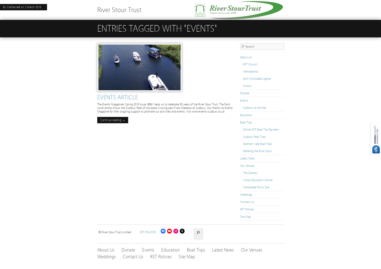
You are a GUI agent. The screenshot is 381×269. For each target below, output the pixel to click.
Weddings (246, 194)
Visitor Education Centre (257, 180)
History (247, 86)
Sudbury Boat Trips (254, 137)
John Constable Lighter (257, 79)
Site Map (245, 217)
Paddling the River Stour (257, 151)
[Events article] (139, 92)
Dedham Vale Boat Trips (257, 144)
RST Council (250, 64)
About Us (246, 57)
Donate (244, 93)
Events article (117, 97)
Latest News (247, 158)
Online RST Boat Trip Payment (261, 129)
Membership (250, 71)
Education (246, 115)
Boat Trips (246, 122)
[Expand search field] (198, 234)
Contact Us (247, 202)
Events (244, 100)
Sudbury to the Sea (254, 108)
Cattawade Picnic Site (256, 187)
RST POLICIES (148, 232)
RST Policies (247, 209)
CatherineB (13, 7)
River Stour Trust (119, 10)
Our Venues (247, 166)
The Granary (250, 173)
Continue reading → (112, 120)
